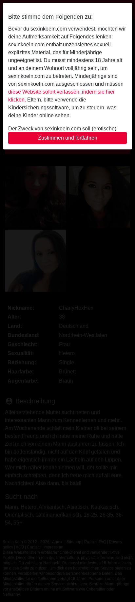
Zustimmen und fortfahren (67, 138)
